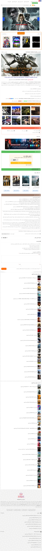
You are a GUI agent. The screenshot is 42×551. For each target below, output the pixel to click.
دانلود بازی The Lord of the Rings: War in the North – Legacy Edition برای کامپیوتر (25, 428)
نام (40, 264)
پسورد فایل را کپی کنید (36, 132)
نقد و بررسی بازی (20, 1)
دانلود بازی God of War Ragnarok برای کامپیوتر (30, 371)
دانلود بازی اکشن (24, 510)
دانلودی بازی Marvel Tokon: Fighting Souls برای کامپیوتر (33, 524)
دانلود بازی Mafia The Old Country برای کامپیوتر (30, 304)
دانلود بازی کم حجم (9, 510)
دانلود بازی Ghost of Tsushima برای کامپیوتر (31, 350)
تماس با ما (9, 1)
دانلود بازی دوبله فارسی (28, 233)
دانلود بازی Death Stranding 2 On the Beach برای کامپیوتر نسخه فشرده (27, 319)
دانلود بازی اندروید (26, 1)
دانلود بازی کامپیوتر (30, 79)
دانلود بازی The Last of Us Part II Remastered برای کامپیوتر (28, 340)
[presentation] (38, 19)
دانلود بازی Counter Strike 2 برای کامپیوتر (31, 397)
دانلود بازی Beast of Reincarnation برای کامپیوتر (30, 402)
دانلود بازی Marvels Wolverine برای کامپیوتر (35, 517)
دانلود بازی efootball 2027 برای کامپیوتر (31, 407)
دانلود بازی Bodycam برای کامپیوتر (32, 433)
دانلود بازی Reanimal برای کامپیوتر (32, 438)
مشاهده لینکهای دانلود (21, 163)
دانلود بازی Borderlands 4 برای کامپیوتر (31, 361)
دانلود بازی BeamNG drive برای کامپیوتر (31, 412)
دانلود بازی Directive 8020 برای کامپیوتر (31, 480)
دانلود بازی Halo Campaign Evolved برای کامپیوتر (30, 391)
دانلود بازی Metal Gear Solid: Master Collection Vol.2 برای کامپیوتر (31, 515)
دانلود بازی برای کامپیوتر (34, 1)
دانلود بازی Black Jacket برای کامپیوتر (36, 547)
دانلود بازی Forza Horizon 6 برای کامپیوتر (31, 309)
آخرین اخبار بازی (14, 1)
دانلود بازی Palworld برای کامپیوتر (32, 423)
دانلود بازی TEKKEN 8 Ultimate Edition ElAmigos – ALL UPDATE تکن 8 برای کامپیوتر (25, 298)
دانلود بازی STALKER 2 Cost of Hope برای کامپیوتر (30, 288)
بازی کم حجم (35, 231)
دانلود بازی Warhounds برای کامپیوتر (36, 544)
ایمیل (20, 264)
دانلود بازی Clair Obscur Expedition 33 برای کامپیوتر (30, 356)
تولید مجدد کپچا (28, 164)
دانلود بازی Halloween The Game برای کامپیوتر (34, 519)
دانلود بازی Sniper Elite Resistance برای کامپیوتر (30, 366)
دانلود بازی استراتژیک (33, 233)
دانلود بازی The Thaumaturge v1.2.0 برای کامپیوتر (34, 542)
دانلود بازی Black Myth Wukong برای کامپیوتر (31, 377)
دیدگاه (39, 254)
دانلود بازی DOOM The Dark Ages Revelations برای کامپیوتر (28, 324)
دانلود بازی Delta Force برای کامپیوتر (32, 470)
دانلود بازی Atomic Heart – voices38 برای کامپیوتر (30, 459)
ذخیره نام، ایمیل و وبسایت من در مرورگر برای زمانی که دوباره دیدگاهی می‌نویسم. (27, 268)
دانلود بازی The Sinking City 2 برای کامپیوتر (35, 528)
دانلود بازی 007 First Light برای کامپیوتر (31, 335)
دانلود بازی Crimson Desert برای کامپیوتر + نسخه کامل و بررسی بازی (27, 449)
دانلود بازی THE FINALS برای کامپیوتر (32, 444)
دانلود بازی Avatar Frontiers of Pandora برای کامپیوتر (29, 454)
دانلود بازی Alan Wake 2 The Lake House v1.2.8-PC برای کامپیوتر (28, 277)
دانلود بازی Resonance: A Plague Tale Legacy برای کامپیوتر (32, 522)
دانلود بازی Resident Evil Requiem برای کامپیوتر (30, 283)
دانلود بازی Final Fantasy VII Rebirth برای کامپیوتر (30, 485)
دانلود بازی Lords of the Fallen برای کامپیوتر (31, 464)
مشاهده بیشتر (4, 33)
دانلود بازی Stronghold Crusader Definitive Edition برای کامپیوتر (28, 417)
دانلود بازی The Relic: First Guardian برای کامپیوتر (34, 526)
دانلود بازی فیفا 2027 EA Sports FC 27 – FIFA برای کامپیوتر (29, 386)
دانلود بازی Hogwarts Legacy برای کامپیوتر (31, 345)
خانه (38, 231)
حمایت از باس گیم (35, 3)
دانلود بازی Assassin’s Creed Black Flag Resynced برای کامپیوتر (28, 293)
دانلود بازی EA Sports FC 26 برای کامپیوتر (31, 475)
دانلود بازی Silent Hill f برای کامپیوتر (32, 314)
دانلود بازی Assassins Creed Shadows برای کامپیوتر (30, 330)
